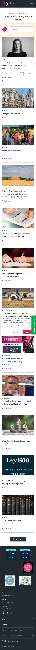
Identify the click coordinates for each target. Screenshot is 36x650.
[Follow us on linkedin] (3, 612)
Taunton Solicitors (7, 602)
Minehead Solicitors (8, 595)
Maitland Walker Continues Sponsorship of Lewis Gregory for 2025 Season (14, 361)
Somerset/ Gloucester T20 (12, 150)
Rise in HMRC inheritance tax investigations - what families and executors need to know (14, 66)
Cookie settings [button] (16, 332)
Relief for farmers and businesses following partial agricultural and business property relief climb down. (15, 194)
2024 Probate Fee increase (12, 520)
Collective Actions (10, 641)
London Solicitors (7, 609)
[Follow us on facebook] (11, 612)
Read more (7, 81)
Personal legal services (12, 630)
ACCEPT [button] (28, 332)
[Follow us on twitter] (7, 612)
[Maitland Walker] (8, 4)
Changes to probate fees (11, 113)
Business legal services (12, 635)
